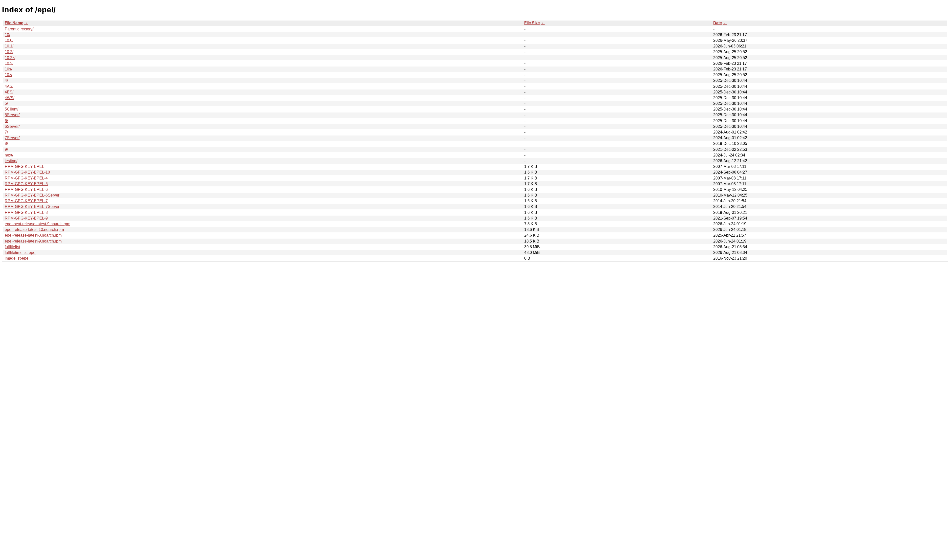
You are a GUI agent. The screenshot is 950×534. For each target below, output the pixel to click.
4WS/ (9, 98)
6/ (6, 121)
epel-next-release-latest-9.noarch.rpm (37, 224)
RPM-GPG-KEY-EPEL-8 (26, 212)
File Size (532, 23)
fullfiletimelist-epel (20, 252)
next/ (9, 155)
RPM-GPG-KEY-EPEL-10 (27, 172)
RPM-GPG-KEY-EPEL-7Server (32, 206)
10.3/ (9, 63)
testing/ (11, 161)
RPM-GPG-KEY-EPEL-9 (26, 218)
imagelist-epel (17, 258)
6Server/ (12, 126)
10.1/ (9, 46)
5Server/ (12, 115)
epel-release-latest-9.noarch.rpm (33, 241)
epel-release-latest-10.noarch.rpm (34, 229)
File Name (14, 23)
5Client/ (11, 109)
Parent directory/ (19, 29)
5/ (6, 103)
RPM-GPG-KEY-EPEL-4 (26, 178)
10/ (7, 35)
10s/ (8, 69)
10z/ (8, 75)
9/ (6, 149)
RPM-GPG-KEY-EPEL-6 (26, 189)
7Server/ (12, 138)
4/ (6, 80)
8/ (6, 143)
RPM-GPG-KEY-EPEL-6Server (32, 195)
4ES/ (9, 92)
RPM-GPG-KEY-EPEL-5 (26, 184)
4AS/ (9, 86)
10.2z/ (10, 58)
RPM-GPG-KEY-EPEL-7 (26, 201)
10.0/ (9, 40)
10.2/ (9, 52)
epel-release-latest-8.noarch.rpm (33, 235)
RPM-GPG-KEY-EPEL (24, 166)
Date (717, 23)
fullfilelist (12, 247)
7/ (6, 132)
